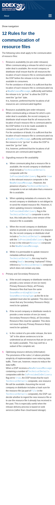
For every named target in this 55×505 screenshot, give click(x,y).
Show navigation (10, 26)
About (6, 16)
